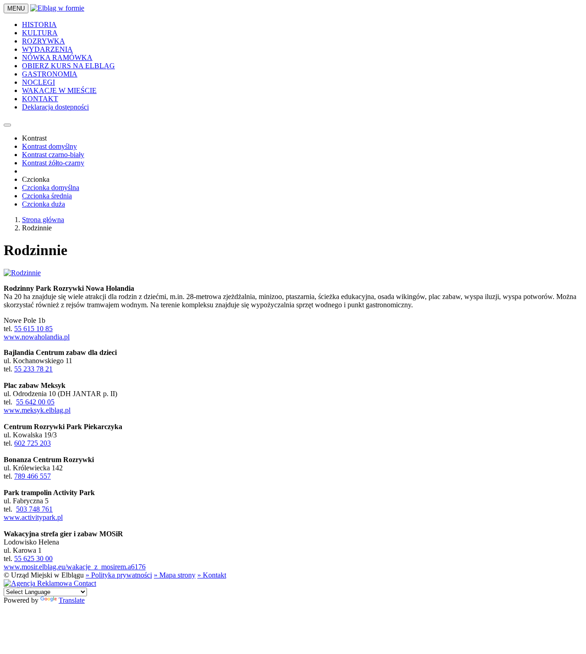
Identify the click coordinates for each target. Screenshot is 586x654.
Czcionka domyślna (50, 187)
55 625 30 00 (33, 558)
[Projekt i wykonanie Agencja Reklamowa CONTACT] (50, 583)
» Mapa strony (174, 575)
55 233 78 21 (33, 369)
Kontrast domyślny (49, 146)
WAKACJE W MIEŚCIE (59, 90)
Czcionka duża (43, 204)
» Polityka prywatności (119, 575)
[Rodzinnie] (22, 273)
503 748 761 (34, 509)
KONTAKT (40, 99)
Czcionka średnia (47, 196)
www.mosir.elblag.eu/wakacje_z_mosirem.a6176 (75, 567)
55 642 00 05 (35, 402)
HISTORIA (39, 24)
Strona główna (43, 219)
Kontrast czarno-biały (53, 154)
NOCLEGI (38, 82)
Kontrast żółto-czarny (53, 163)
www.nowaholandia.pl (37, 337)
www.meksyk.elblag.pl (37, 410)
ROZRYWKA (43, 41)
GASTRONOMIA (49, 74)
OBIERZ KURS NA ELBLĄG (68, 66)
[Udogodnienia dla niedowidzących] (7, 125)
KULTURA (40, 33)
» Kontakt (211, 575)
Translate (72, 600)
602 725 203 (32, 443)
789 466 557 (32, 476)
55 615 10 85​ (33, 328)
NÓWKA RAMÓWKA (57, 57)
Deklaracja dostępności (55, 107)
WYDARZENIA (47, 49)
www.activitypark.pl (33, 517)
